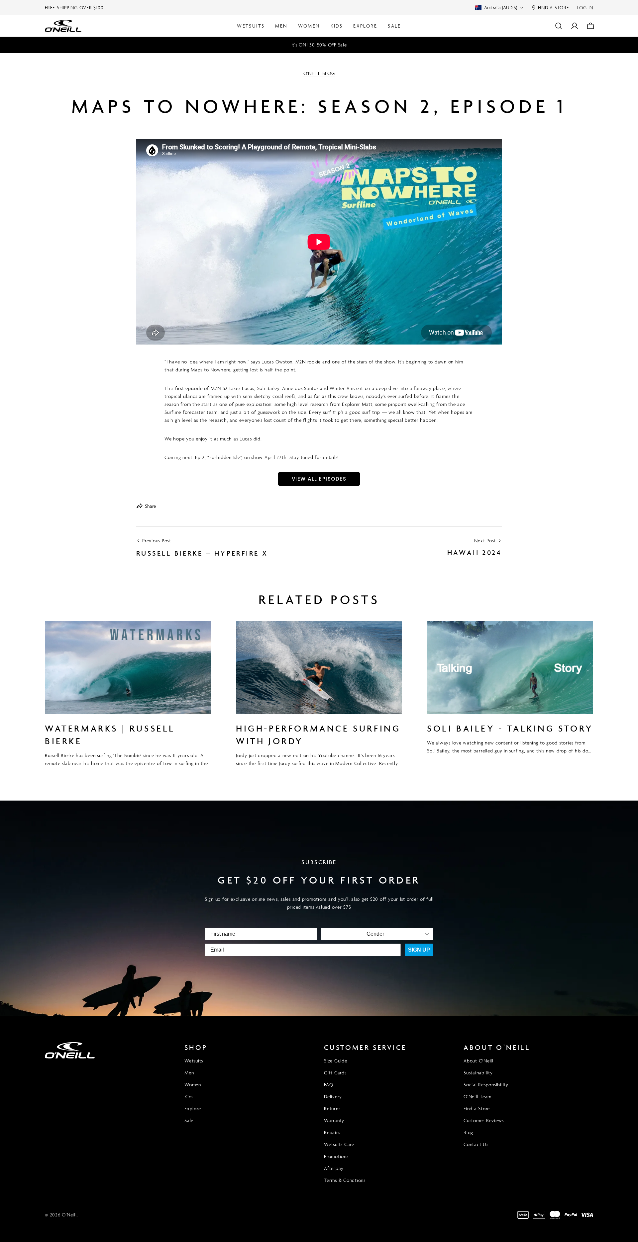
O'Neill (69, 1214)
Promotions (336, 1156)
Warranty (334, 1120)
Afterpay (334, 1168)
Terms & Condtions (345, 1180)
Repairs (332, 1132)
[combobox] (375, 934)
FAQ (328, 1084)
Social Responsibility (486, 1084)
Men (189, 1072)
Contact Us (476, 1144)
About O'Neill (478, 1060)
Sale (188, 1120)
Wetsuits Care (339, 1144)
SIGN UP (419, 950)
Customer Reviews (484, 1120)
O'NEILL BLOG (319, 73)
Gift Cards (335, 1072)
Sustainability (478, 1072)
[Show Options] (427, 934)
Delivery (333, 1096)
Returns (332, 1108)
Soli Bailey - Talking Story (510, 728)
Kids (188, 1096)
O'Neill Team (477, 1096)
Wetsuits (193, 1060)
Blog (468, 1132)
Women (192, 1084)
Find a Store (477, 1108)
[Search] (558, 26)
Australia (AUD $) (500, 7)
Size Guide (335, 1060)
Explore (192, 1108)
